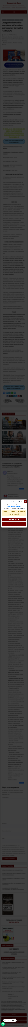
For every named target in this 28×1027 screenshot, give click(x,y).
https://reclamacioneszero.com (14, 506)
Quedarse (14, 524)
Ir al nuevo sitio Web (14, 519)
